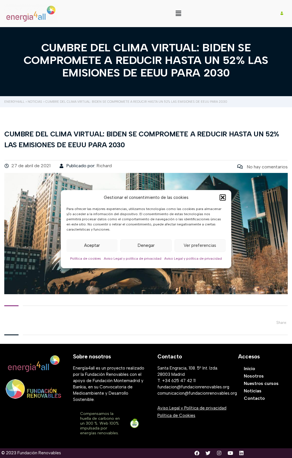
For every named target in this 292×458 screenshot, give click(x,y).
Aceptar (92, 245)
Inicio (249, 368)
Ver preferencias (200, 245)
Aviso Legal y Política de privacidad (191, 408)
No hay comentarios (267, 167)
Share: (281, 322)
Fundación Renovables (39, 452)
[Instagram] (219, 453)
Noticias (252, 391)
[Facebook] (197, 453)
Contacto (254, 398)
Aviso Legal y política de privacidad (132, 259)
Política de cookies (85, 259)
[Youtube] (230, 453)
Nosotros (254, 376)
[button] (223, 197)
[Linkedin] (241, 453)
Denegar (146, 245)
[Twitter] (208, 453)
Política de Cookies (176, 415)
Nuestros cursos (261, 383)
